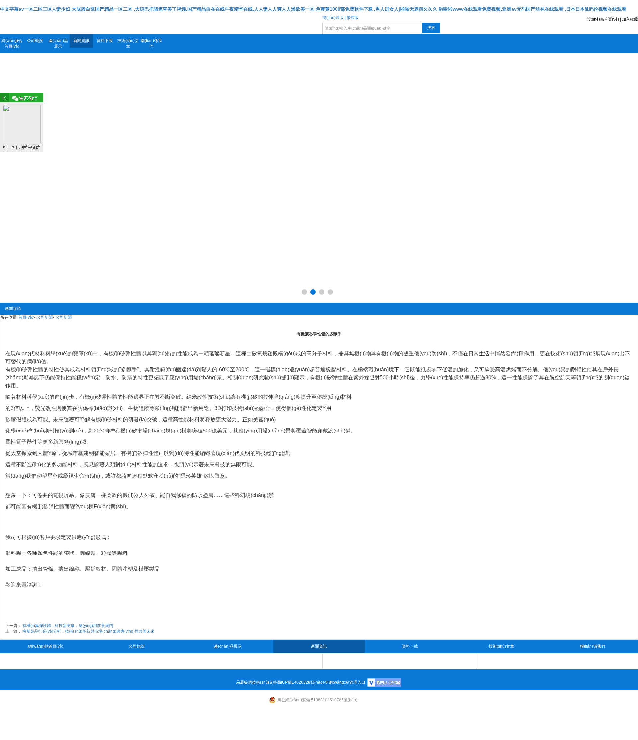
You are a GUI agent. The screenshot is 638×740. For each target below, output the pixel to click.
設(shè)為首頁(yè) (603, 19)
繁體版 (353, 17)
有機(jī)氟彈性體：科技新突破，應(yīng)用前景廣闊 (67, 625)
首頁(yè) (25, 317)
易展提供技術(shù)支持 (256, 682)
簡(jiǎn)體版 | (334, 17)
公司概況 (35, 40)
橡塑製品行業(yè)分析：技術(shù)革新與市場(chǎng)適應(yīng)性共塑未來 (88, 631)
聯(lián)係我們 (151, 43)
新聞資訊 (81, 40)
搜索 (431, 27)
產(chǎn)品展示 (58, 43)
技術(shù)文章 (128, 43)
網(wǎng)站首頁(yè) (11, 43)
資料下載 (105, 40)
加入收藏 (630, 19)
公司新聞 (45, 317)
